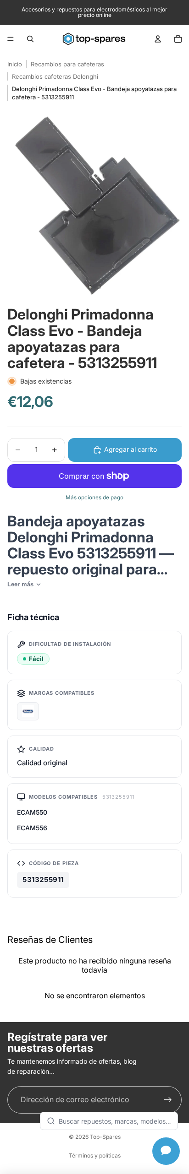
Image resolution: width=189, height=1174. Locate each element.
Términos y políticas (95, 1155)
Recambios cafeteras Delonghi (55, 76)
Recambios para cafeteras (67, 64)
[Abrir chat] (166, 1151)
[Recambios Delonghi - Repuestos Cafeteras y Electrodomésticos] (28, 711)
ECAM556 (32, 828)
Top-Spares (105, 1136)
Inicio (14, 64)
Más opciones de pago (94, 497)
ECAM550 (32, 812)
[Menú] (10, 38)
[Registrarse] (168, 1099)
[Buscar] (30, 39)
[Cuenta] (158, 39)
